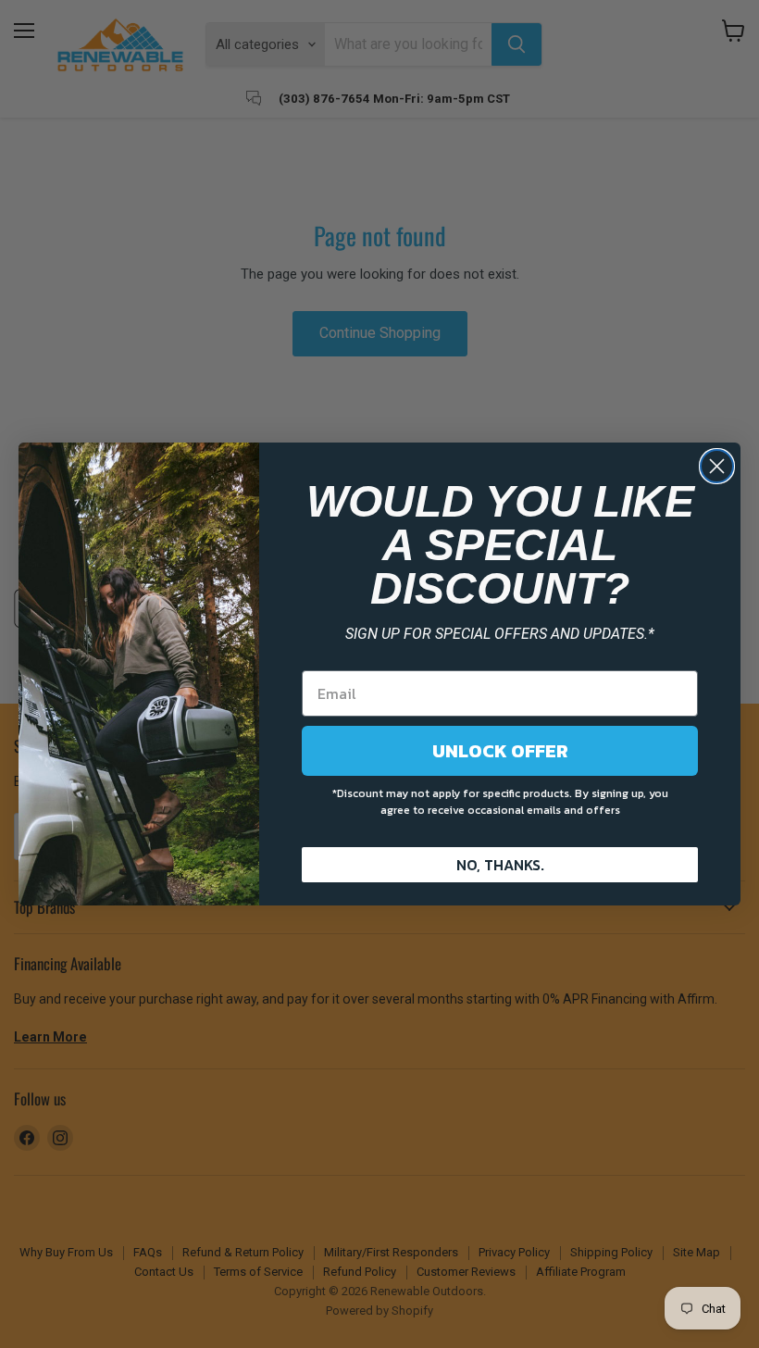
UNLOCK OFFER (500, 751)
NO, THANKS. (500, 865)
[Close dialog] (717, 466)
